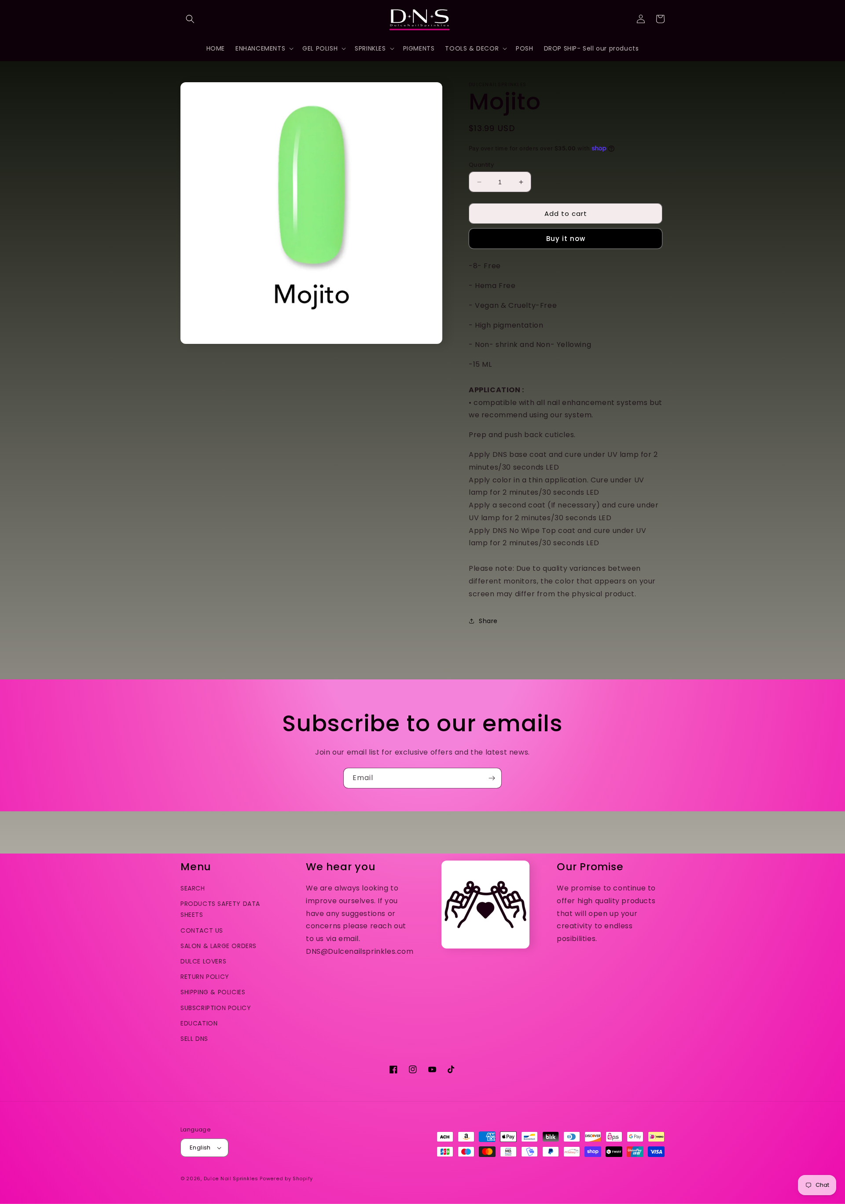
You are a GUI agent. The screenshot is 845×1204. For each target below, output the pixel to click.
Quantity (481, 165)
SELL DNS (194, 1038)
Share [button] (488, 621)
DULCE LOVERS (203, 961)
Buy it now (565, 238)
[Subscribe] (491, 778)
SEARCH (192, 888)
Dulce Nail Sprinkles (231, 1178)
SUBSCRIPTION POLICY (215, 1007)
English (200, 1147)
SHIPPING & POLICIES (212, 992)
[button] (190, 19)
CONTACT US (201, 930)
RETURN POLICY (204, 976)
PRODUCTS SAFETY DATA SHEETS (220, 909)
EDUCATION (198, 1023)
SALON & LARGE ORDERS (218, 945)
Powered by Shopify (286, 1178)
